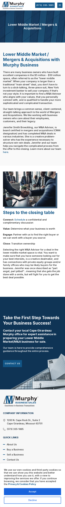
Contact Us (12, 363)
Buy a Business (15, 449)
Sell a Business (15, 454)
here (5, 152)
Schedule (19, 219)
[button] (59, 5)
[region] (32, 485)
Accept (32, 491)
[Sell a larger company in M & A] (30, 400)
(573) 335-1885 (45, 5)
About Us (12, 444)
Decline (32, 500)
